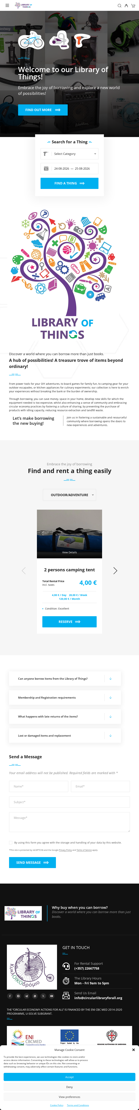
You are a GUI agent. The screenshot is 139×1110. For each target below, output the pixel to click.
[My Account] (126, 6)
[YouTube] (51, 996)
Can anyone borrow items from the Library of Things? (53, 678)
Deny (69, 1087)
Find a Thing (65, 183)
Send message (28, 862)
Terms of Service (84, 850)
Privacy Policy (65, 850)
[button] (133, 1050)
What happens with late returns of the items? (48, 716)
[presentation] (24, 570)
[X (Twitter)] (43, 996)
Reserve (78, 620)
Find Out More (46, 108)
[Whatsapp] (35, 996)
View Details (69, 552)
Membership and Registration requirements (47, 697)
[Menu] (7, 5)
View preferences (69, 1097)
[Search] (119, 6)
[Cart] (133, 6)
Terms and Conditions (78, 1105)
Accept (69, 1077)
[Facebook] (10, 996)
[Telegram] (26, 996)
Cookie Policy (56, 1105)
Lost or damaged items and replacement (44, 735)
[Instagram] (18, 996)
